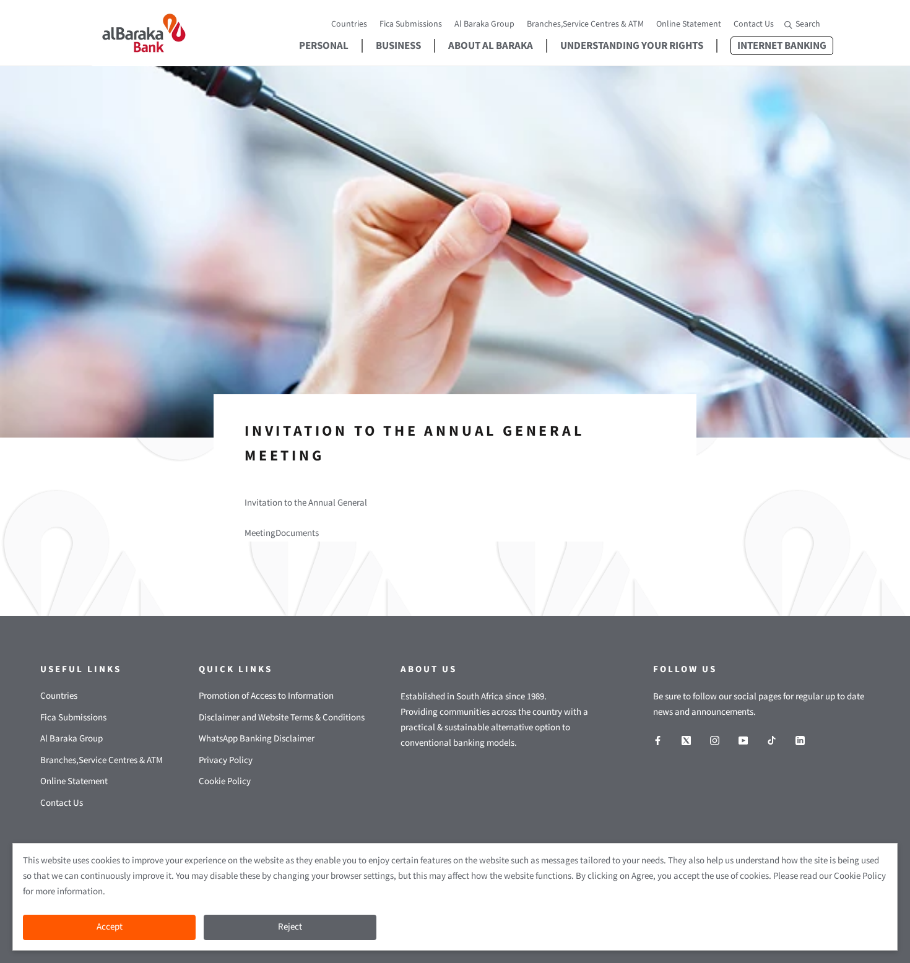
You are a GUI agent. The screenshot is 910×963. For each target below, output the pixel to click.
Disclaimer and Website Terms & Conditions (282, 717)
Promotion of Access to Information (266, 696)
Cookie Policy (225, 781)
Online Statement (688, 24)
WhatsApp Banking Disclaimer (256, 739)
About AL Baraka (490, 46)
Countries (349, 24)
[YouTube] (743, 740)
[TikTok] (771, 740)
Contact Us (754, 24)
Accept (110, 927)
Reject (290, 927)
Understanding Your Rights (631, 46)
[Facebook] (657, 740)
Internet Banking (778, 46)
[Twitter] (686, 740)
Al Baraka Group (484, 24)
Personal (324, 46)
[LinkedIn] (800, 740)
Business (398, 46)
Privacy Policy (226, 760)
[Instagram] (714, 740)
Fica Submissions (410, 24)
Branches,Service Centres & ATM (585, 24)
